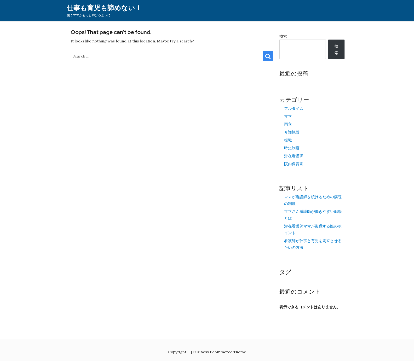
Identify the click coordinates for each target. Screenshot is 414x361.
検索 (283, 36)
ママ (288, 116)
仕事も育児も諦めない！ (104, 8)
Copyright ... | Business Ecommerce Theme (207, 351)
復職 (288, 140)
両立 (288, 124)
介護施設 (291, 132)
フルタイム (293, 108)
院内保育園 (293, 163)
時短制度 (291, 148)
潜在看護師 (293, 155)
